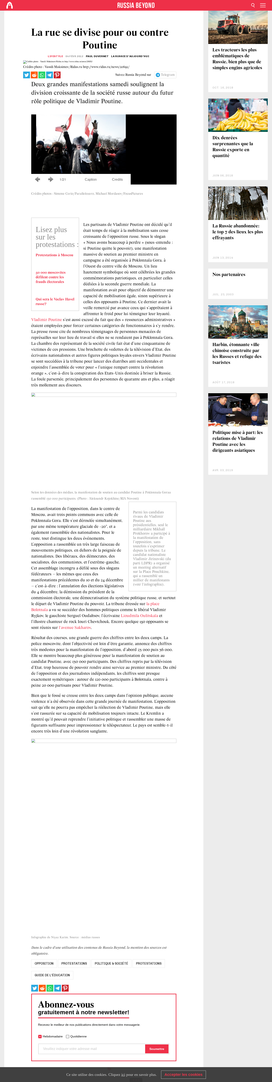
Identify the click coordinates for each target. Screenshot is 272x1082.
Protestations (149, 963)
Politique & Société (111, 963)
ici (123, 1074)
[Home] (9, 5)
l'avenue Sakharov (75, 628)
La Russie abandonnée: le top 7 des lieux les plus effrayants (237, 232)
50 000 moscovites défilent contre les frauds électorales (51, 277)
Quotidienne (78, 1036)
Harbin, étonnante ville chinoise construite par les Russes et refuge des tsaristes (237, 353)
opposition (44, 963)
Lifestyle (55, 56)
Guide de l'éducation (52, 975)
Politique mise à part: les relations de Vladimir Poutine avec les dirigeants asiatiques (237, 441)
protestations (74, 963)
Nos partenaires (228, 274)
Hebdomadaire (53, 1036)
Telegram (168, 75)
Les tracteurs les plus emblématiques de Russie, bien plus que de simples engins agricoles (237, 59)
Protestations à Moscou (54, 255)
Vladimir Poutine (46, 320)
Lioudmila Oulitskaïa (139, 616)
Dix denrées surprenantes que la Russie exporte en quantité (232, 147)
